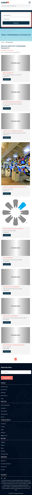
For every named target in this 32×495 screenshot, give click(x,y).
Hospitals (3, 408)
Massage (3, 392)
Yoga (2, 398)
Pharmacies (4, 411)
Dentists (3, 451)
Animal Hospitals (5, 405)
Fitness (3, 426)
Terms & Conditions (6, 463)
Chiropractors (4, 386)
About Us (3, 460)
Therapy (3, 442)
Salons (2, 445)
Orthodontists (4, 454)
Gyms (2, 429)
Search (16, 23)
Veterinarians (4, 414)
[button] (15, 68)
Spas (2, 448)
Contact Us (4, 466)
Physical (3, 432)
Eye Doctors (4, 389)
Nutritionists (4, 395)
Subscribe (6, 378)
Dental (2, 417)
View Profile (7, 79)
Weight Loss (4, 435)
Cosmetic (3, 423)
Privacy (3, 469)
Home (2, 42)
